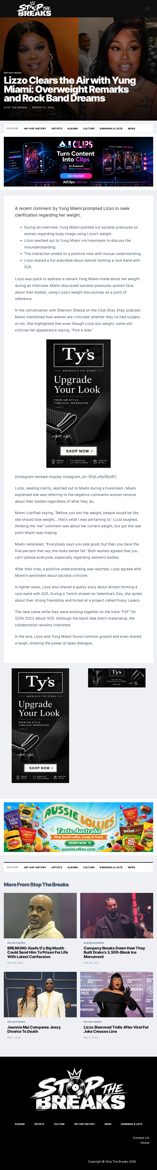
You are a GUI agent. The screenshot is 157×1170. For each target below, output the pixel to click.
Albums (72, 128)
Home (145, 1143)
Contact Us (141, 1138)
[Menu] (147, 9)
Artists (57, 128)
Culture (89, 128)
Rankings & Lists (111, 128)
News (131, 128)
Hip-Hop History (35, 128)
